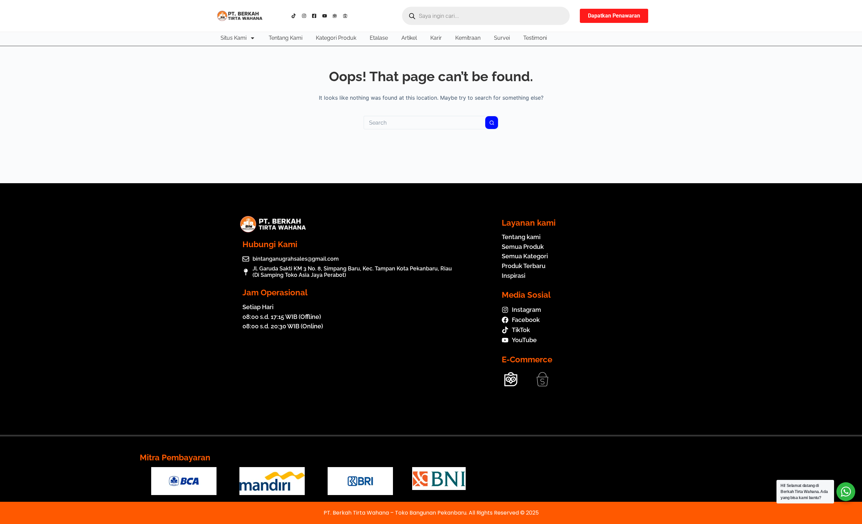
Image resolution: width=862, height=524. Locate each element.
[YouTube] (326, 15)
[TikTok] (295, 15)
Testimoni (535, 38)
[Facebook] (316, 15)
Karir (436, 38)
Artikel (409, 38)
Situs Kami (233, 38)
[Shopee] (347, 15)
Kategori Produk (336, 38)
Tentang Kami (285, 38)
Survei (502, 38)
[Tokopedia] (336, 15)
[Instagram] (305, 15)
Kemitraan (467, 38)
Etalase (379, 38)
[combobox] (424, 122)
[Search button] (491, 122)
